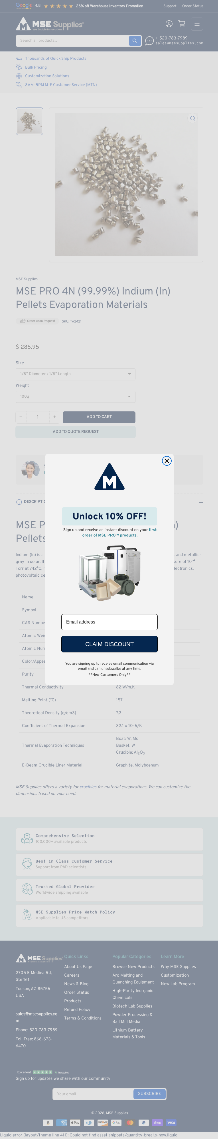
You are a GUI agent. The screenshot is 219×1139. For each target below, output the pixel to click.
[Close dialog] (166, 460)
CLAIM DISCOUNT (109, 644)
